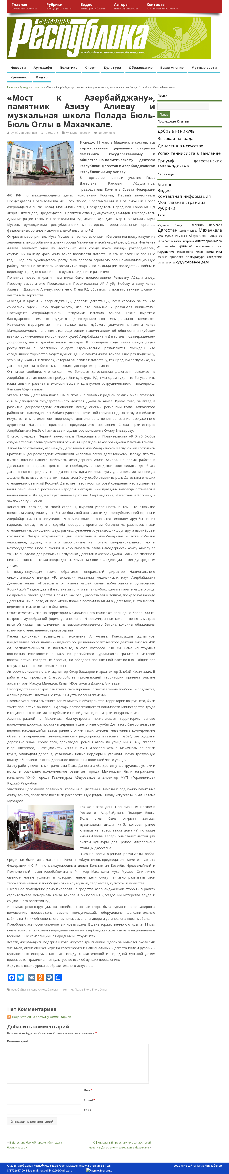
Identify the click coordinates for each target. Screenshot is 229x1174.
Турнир (213, 235)
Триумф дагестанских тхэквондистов (189, 163)
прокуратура (195, 257)
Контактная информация (184, 196)
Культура (112, 67)
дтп (159, 246)
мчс (220, 246)
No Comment (106, 133)
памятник (67, 989)
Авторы (126, 6)
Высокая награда (175, 138)
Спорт (90, 67)
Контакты (162, 6)
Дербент (184, 230)
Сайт (87, 1110)
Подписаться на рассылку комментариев (41, 1017)
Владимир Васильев (206, 225)
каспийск (170, 246)
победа (199, 251)
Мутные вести (204, 67)
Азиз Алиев (38, 989)
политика (214, 251)
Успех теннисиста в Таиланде (189, 153)
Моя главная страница (181, 202)
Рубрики (59, 6)
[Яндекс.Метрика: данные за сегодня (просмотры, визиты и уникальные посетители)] (99, 1170)
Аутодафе (43, 67)
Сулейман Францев (24, 133)
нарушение (165, 251)
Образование (141, 67)
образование (185, 251)
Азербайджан (20, 989)
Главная (24, 6)
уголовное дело (195, 262)
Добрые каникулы (176, 131)
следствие (214, 257)
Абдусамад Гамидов (170, 225)
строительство (166, 262)
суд (179, 262)
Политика (68, 67)
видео (217, 241)
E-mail (89, 1100)
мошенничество (205, 246)
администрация (185, 241)
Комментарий (17, 1041)
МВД (193, 230)
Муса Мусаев (165, 235)
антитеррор (204, 241)
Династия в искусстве (180, 146)
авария (170, 241)
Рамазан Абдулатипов (190, 236)
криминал (185, 246)
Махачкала (210, 230)
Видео (93, 6)
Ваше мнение (172, 67)
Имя (88, 1090)
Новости (18, 67)
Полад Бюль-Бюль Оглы (91, 989)
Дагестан (53, 989)
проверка (176, 257)
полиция (162, 256)
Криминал (19, 77)
